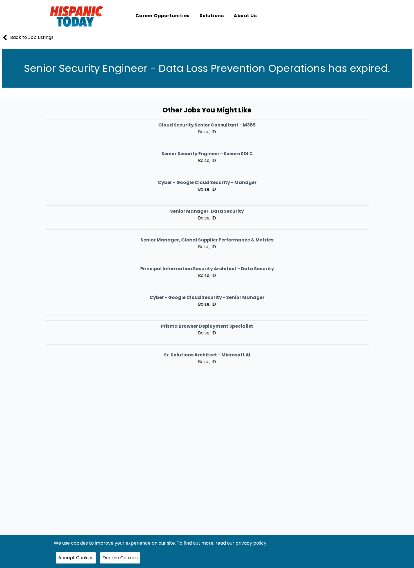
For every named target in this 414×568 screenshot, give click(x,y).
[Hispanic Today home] (76, 16)
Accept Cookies (76, 557)
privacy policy (251, 543)
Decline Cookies (120, 557)
